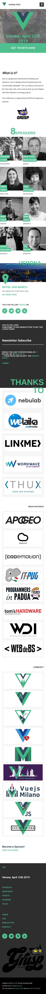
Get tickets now (23, 47)
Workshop (7, 891)
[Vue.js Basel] (23, 699)
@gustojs (25, 163)
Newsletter (8, 923)
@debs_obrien (4, 193)
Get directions (9, 295)
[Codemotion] (23, 557)
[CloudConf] (23, 538)
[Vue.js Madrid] (23, 754)
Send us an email (10, 850)
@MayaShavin (27, 223)
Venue (5, 914)
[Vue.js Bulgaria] (23, 717)
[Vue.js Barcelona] (23, 681)
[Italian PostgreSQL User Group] (23, 575)
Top (4, 867)
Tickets (6, 896)
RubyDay (6, 927)
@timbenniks (26, 253)
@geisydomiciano (28, 193)
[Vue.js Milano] (23, 791)
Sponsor (6, 900)
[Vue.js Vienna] (23, 827)
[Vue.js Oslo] (23, 809)
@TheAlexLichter (5, 163)
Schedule (7, 887)
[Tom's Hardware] (23, 612)
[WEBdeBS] (23, 648)
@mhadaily (3, 223)
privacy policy (18, 988)
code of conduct (34, 988)
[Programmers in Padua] (23, 593)
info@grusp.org (17, 986)
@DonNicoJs (3, 253)
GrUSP (15, 983)
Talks (5, 904)
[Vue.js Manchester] (23, 772)
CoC (4, 919)
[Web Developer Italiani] (23, 630)
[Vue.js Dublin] (23, 736)
